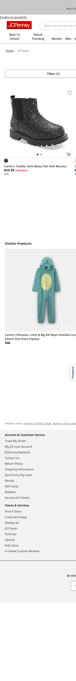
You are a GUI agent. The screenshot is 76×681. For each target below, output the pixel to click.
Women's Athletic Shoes (37, 423)
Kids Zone (11, 545)
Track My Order (15, 441)
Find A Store (13, 511)
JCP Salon (11, 528)
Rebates (10, 492)
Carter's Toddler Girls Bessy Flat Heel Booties (35, 166)
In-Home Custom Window (22, 551)
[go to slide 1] (37, 155)
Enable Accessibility (13, 17)
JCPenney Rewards (17, 452)
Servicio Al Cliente (17, 498)
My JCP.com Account (18, 446)
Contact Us (12, 458)
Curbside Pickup (16, 517)
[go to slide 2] (41, 155)
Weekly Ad (12, 523)
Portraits (10, 534)
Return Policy (14, 463)
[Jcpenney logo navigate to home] (19, 25)
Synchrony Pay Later (18, 475)
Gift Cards (11, 486)
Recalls (9, 480)
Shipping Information (19, 469)
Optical (10, 540)
